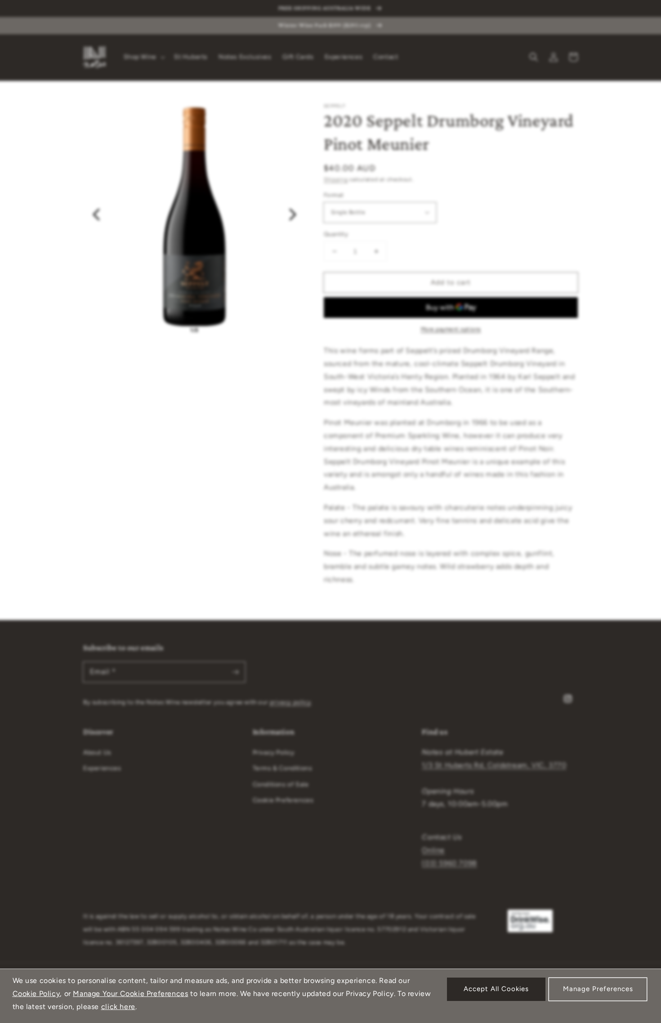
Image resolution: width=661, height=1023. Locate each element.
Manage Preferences (598, 989)
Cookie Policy (36, 993)
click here (118, 1006)
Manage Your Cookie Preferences (130, 993)
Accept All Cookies (496, 989)
